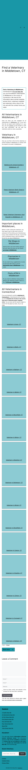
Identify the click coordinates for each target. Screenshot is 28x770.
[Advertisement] (14, 46)
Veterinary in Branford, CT (14, 460)
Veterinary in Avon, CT (14, 324)
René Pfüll (4, 726)
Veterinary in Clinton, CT (14, 595)
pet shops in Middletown (10, 250)
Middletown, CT (15, 122)
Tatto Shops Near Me (7, 728)
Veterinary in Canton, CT (14, 550)
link (15, 744)
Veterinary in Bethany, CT (14, 369)
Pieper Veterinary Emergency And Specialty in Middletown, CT (14, 216)
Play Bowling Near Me (7, 719)
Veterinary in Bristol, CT (14, 505)
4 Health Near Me (6, 712)
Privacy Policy (5, 763)
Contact (4, 758)
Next (8, 645)
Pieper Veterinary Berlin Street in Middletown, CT (14, 191)
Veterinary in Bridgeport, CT (14, 482)
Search (22, 753)
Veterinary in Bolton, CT (14, 437)
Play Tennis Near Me (7, 723)
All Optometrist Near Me (8, 715)
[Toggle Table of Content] (11, 649)
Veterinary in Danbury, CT (14, 641)
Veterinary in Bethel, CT (14, 392)
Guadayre (5, 709)
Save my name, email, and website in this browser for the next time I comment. (14, 690)
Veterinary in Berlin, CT (14, 347)
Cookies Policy (6, 760)
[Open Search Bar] (20, 28)
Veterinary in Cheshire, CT (14, 573)
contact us (12, 125)
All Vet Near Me (18, 91)
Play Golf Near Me (6, 721)
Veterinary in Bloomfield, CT (14, 415)
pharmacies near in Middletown (11, 265)
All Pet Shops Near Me (8, 717)
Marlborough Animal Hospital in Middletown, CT (14, 166)
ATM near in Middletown (12, 282)
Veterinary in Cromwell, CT (14, 618)
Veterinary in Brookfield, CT (14, 528)
